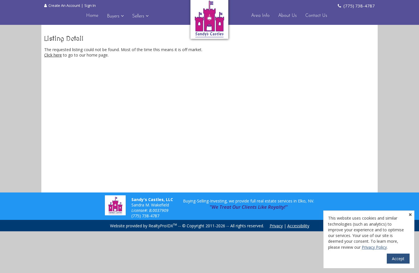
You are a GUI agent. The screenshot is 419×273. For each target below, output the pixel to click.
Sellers (139, 16)
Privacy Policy (374, 247)
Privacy (276, 225)
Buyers (114, 16)
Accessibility (298, 225)
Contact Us (316, 15)
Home (92, 15)
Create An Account (64, 5)
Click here (53, 55)
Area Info (260, 15)
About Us (287, 15)
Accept (398, 258)
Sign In (90, 5)
